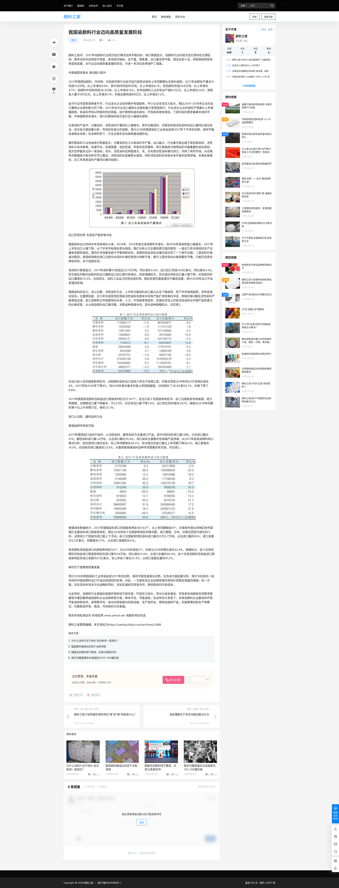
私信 (270, 29)
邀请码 (80, 5)
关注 (264, 29)
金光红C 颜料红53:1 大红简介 (243, 65)
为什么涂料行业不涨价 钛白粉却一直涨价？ (95, 640)
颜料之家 (88, 882)
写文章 (119, 5)
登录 (254, 17)
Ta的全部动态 (248, 85)
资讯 (73, 40)
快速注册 (268, 17)
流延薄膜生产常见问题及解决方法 (189, 714)
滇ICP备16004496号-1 (109, 882)
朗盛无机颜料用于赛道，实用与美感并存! (94, 652)
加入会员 (107, 5)
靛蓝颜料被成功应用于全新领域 (88, 646)
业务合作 (93, 5)
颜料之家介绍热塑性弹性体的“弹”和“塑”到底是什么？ (105, 714)
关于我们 (68, 5)
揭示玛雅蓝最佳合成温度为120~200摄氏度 (95, 657)
